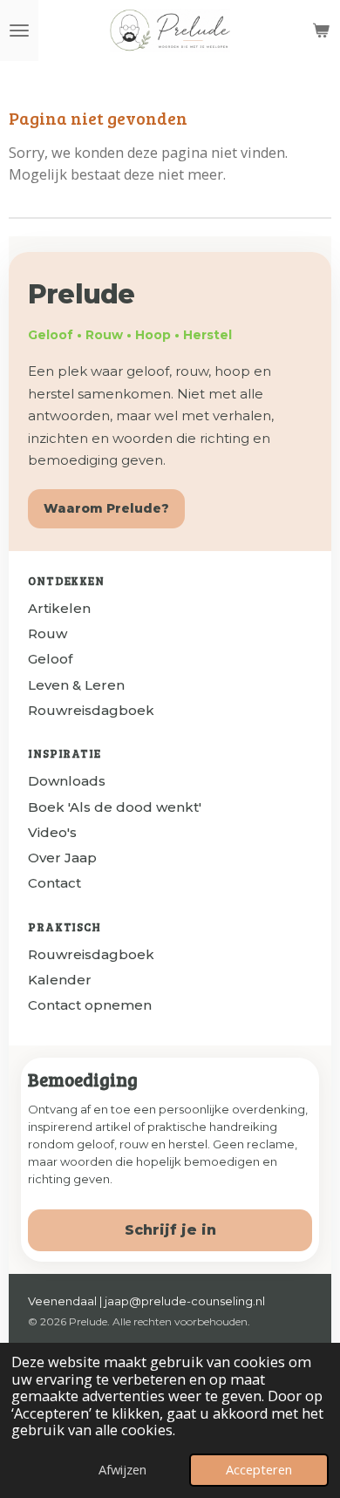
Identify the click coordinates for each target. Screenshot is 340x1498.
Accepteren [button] (259, 1469)
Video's (52, 832)
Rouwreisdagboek (91, 710)
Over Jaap (62, 857)
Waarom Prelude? (106, 508)
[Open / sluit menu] (19, 30)
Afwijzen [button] (122, 1469)
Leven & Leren (76, 685)
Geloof (50, 658)
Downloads (66, 781)
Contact (54, 883)
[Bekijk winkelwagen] (321, 30)
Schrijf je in (170, 1230)
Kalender (60, 979)
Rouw (47, 633)
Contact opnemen (90, 1005)
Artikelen (59, 608)
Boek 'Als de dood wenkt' (114, 807)
